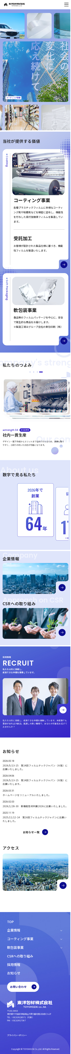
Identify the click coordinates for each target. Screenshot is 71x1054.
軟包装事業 (15, 947)
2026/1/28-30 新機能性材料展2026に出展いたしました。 (35, 806)
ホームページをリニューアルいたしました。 (27, 795)
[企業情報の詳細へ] (62, 587)
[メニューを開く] (64, 4)
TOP (10, 921)
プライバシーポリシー (17, 1035)
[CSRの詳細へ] (62, 632)
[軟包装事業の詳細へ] (63, 340)
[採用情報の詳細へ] (62, 709)
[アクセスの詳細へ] (62, 885)
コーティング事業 (20, 938)
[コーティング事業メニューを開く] (61, 938)
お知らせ (13, 973)
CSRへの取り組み (20, 956)
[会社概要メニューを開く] (61, 930)
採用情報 (13, 964)
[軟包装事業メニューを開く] (61, 947)
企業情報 (13, 930)
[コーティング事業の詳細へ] (63, 264)
